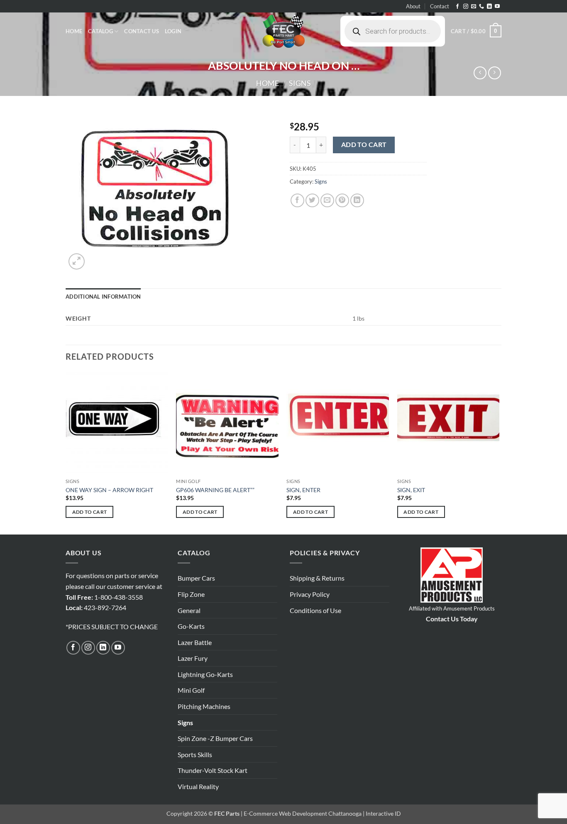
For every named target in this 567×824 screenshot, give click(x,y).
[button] (173, 31)
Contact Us (141, 31)
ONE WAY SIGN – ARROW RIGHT (109, 489)
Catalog (100, 31)
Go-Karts (191, 626)
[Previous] (66, 452)
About (413, 6)
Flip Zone (191, 594)
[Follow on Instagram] (465, 7)
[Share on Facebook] (297, 200)
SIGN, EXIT (411, 489)
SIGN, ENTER (303, 489)
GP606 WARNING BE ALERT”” (215, 489)
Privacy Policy (310, 594)
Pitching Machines (204, 706)
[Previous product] (494, 72)
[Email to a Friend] (327, 200)
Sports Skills (195, 754)
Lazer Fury (193, 658)
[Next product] (480, 72)
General (189, 610)
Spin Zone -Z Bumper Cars (215, 738)
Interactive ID (383, 813)
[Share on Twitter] (312, 200)
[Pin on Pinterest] (342, 200)
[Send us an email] (473, 7)
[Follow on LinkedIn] (489, 7)
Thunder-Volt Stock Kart (212, 770)
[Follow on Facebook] (457, 7)
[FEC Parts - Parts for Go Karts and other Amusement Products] (283, 31)
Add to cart (364, 144)
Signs (300, 83)
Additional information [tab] (103, 296)
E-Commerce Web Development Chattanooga (303, 813)
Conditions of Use (315, 610)
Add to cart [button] (89, 512)
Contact (439, 6)
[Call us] (481, 7)
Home (74, 31)
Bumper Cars (196, 578)
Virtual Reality (198, 786)
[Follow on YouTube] (497, 7)
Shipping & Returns (317, 578)
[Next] (499, 452)
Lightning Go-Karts (205, 674)
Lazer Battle (195, 642)
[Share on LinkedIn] (357, 200)
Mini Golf (191, 690)
